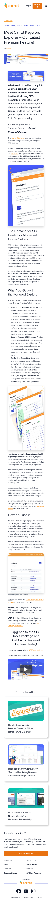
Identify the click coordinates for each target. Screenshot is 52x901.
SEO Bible (14, 153)
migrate (8, 48)
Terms (39, 897)
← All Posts (8, 20)
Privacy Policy (29, 897)
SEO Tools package (36, 650)
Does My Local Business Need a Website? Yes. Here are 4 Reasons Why (19, 816)
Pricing (37, 5)
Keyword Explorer (17, 138)
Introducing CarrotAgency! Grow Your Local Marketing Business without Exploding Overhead (23, 772)
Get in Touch (26, 853)
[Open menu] (46, 5)
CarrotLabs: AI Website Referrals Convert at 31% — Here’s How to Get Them (20, 728)
